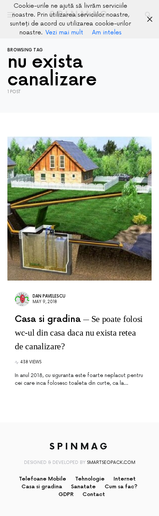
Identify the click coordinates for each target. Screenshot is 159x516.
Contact (93, 494)
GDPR (66, 494)
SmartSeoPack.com (111, 462)
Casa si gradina (41, 486)
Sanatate (83, 486)
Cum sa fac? (121, 486)
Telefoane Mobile (42, 479)
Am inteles (107, 32)
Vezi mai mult (64, 32)
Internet (125, 479)
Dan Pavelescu (49, 296)
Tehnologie (90, 479)
